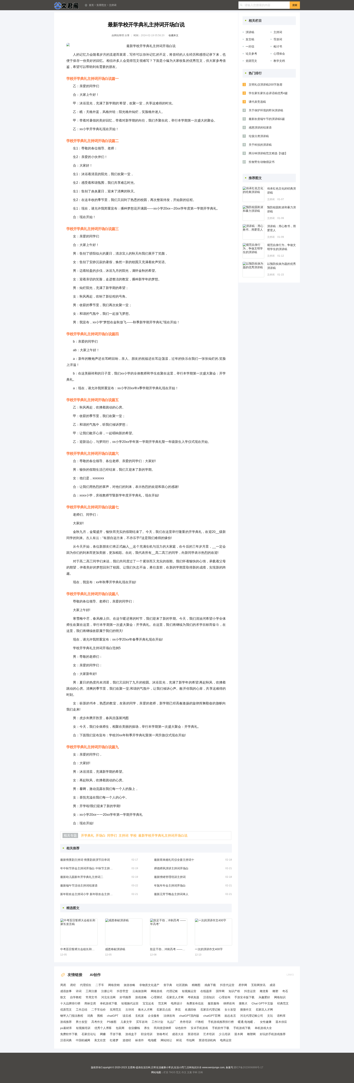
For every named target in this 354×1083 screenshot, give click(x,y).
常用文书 (91, 997)
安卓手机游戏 (199, 1028)
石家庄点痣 (164, 1009)
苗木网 (238, 1034)
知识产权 (234, 991)
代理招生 (85, 985)
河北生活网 (108, 997)
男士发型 (81, 1021)
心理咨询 (224, 997)
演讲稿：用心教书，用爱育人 (281, 228)
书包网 (190, 1040)
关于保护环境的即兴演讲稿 (266, 110)
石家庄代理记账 (210, 1009)
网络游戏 (156, 991)
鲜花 (179, 1040)
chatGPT (112, 1015)
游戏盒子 (131, 1034)
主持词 (112, 5)
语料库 (281, 1015)
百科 (200, 1072)
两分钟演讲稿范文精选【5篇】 (268, 153)
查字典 (167, 985)
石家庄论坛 (89, 1034)
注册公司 (107, 991)
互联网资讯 (258, 985)
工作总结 (81, 1009)
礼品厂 (171, 1021)
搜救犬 (243, 1003)
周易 (63, 985)
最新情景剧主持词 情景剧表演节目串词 (85, 859)
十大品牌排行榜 (70, 1003)
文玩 (270, 1015)
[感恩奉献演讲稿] (123, 931)
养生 (147, 1028)
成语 (272, 985)
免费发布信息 (195, 1003)
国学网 (220, 991)
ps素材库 (66, 1028)
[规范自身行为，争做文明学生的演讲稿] (253, 250)
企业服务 (153, 1015)
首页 (91, 5)
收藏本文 (173, 35)
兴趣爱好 (264, 997)
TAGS (172, 1072)
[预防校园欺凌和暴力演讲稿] (253, 213)
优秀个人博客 (103, 1028)
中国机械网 (83, 1040)
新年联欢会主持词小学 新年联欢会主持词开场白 (86, 894)
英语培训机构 (207, 1040)
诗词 (79, 991)
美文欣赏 (100, 1040)
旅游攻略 (129, 985)
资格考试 (162, 1034)
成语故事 (66, 991)
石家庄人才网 (175, 997)
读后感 (127, 1015)
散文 (63, 997)
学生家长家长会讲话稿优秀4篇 (268, 93)
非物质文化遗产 (149, 985)
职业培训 (146, 1034)
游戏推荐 (66, 1021)
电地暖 (152, 1040)
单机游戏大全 (263, 1028)
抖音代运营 (227, 985)
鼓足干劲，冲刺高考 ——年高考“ (168, 949)
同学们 (112, 835)
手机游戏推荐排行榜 (221, 1021)
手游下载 (115, 1034)
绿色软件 (181, 1028)
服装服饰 (213, 1003)
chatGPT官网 (211, 1015)
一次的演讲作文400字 (209, 949)
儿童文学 (126, 1021)
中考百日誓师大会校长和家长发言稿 (78, 949)
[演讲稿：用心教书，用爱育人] (253, 232)
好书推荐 (125, 997)
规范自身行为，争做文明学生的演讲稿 (281, 247)
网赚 (103, 1034)
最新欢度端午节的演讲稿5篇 (267, 119)
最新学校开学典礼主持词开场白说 (162, 835)
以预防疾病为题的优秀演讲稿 (281, 266)
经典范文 (283, 1003)
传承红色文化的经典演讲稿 (281, 190)
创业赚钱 (134, 1028)
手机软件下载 (220, 1028)
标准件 (139, 1040)
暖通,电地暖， (247, 1021)
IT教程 (199, 1021)
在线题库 (206, 991)
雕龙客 (264, 991)
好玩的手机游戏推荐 (273, 1034)
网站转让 (166, 1040)
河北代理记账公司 (251, 1015)
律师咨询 (229, 1003)
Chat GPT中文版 (262, 1003)
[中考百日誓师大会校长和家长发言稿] (79, 931)
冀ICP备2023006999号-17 (248, 1067)
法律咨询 (169, 1015)
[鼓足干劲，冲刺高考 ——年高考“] (168, 931)
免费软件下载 (68, 1034)
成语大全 (178, 1034)
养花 (178, 1009)
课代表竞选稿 (257, 101)
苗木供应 (281, 1021)
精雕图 (196, 985)
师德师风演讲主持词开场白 (171, 868)
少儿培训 (224, 1034)
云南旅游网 (139, 991)
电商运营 (225, 1040)
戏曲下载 (210, 985)
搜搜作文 (246, 1009)
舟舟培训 (185, 1021)
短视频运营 (189, 991)
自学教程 (76, 997)
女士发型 (230, 1009)
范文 (178, 1072)
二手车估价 (98, 1009)
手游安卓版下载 (244, 997)
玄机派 (139, 1015)
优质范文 (66, 1009)
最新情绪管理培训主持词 (170, 877)
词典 (90, 1015)
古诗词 (129, 1009)
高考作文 (97, 1021)
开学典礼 (87, 835)
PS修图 (111, 1021)
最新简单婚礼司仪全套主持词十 (174, 859)
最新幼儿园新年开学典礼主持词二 (81, 877)
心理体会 (279, 53)
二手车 (99, 985)
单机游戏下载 (108, 1003)
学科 (195, 1072)
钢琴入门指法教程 (71, 1015)
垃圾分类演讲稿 (259, 136)
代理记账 (172, 991)
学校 (133, 835)
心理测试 (156, 997)
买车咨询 (142, 1021)
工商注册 (91, 991)
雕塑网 (251, 1034)
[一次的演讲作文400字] (213, 931)
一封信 (250, 46)
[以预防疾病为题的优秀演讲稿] (253, 269)
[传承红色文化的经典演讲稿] (253, 194)
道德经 (127, 1040)
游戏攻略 (141, 997)
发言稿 (250, 39)
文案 (189, 1072)
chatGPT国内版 (189, 1015)
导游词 (277, 39)
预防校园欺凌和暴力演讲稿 (281, 209)
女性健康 (265, 1021)
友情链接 (75, 975)
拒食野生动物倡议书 (262, 162)
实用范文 (101, 5)
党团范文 (251, 60)
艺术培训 (209, 1034)
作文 (184, 1072)
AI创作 (95, 975)
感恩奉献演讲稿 (115, 949)
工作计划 (157, 1021)
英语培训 (193, 1034)
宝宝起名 (148, 1003)
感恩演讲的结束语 (260, 127)
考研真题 (193, 997)
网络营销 (114, 985)
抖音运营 (250, 991)
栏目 (165, 1072)
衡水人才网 (145, 1009)
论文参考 (251, 53)
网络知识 (280, 997)
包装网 (120, 1028)
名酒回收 (190, 1009)
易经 (73, 985)
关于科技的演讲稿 (260, 144)
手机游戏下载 (242, 1028)
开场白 (101, 835)
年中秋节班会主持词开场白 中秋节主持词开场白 (86, 868)
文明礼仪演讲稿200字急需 (265, 84)
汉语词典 (66, 1040)
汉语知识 (209, 997)
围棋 (100, 1015)
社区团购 (182, 985)
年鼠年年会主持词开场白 (170, 885)
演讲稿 (250, 32)
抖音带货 (122, 991)
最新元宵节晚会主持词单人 (171, 894)
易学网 (242, 985)
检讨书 (277, 46)
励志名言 (230, 1015)
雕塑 (275, 991)
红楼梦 (114, 1040)
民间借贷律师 (162, 1028)
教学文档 (279, 60)
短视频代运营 (129, 1003)
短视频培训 (83, 1028)
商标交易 (90, 1003)
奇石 (285, 991)
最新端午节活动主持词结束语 (79, 885)
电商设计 (176, 1003)
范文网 (162, 1003)
